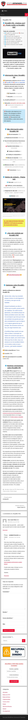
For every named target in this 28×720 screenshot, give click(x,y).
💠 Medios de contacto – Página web (12, 39)
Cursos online (6, 701)
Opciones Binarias (7, 706)
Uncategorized (6, 711)
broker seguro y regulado (17, 416)
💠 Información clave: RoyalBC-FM (12, 36)
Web (4, 624)
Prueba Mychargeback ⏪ (14, 274)
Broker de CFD (13, 489)
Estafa (11, 491)
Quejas (15, 491)
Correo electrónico (8, 618)
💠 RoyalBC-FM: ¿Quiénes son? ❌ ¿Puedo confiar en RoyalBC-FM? (14, 34)
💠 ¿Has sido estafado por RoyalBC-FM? (13, 41)
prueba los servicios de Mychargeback (12, 413)
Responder (5, 530)
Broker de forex (20, 489)
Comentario (6, 591)
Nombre (5, 612)
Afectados (7, 489)
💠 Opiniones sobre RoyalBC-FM (11, 42)
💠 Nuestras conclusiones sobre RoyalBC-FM (13, 45)
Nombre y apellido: (14, 669)
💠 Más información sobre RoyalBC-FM (13, 37)
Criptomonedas (6, 491)
